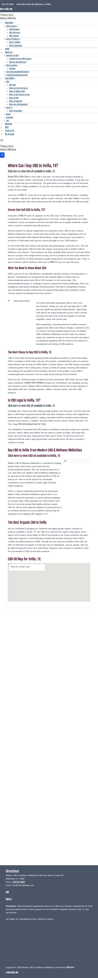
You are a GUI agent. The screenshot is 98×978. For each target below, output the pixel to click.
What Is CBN (13, 98)
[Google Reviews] (5, 9)
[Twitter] (3, 9)
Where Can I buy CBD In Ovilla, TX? (33, 165)
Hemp (8, 114)
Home (7, 49)
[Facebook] (1, 9)
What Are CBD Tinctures (18, 88)
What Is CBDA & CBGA (17, 91)
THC (7, 120)
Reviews (12, 68)
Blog (6, 127)
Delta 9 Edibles (15, 42)
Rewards (8, 124)
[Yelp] (9, 9)
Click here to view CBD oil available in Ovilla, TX (31, 171)
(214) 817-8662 (19, 882)
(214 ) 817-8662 (8, 4)
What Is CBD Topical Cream (19, 94)
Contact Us (9, 131)
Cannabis (9, 117)
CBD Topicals (14, 36)
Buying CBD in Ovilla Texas (18, 176)
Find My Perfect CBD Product (20, 59)
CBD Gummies (14, 29)
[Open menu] (2, 155)
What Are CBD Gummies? (18, 104)
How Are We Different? (18, 62)
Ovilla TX (22, 215)
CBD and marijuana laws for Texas (32, 424)
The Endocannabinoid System (17, 72)
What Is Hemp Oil (15, 101)
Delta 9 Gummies (15, 45)
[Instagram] (7, 9)
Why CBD (12, 85)
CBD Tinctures (14, 32)
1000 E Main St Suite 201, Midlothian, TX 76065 (33, 4)
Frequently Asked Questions (17, 75)
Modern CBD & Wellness (34, 383)
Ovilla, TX (23, 195)
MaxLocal (70, 967)
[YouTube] (11, 9)
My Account (9, 134)
